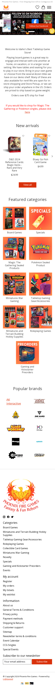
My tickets (8, 590)
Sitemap (7, 631)
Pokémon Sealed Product (40, 264)
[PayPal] (27, 683)
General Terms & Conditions (18, 609)
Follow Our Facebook (38, 26)
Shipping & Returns (13, 623)
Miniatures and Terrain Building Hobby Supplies (14, 333)
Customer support (13, 627)
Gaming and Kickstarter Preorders (27, 369)
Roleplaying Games (40, 331)
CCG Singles (9, 645)
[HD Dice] (39, 428)
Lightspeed (8, 679)
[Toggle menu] (49, 7)
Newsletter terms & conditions (19, 636)
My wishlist (9, 594)
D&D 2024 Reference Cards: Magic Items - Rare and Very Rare (14, 165)
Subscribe (42, 661)
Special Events (10, 649)
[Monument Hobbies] (16, 442)
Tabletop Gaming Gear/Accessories (40, 299)
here (27, 112)
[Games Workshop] (16, 428)
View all (27, 184)
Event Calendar (11, 640)
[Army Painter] (39, 401)
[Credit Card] (22, 683)
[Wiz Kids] (39, 455)
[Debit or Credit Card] (32, 683)
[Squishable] (39, 442)
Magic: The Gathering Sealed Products (14, 265)
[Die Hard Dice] (39, 415)
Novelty (7, 557)
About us (8, 605)
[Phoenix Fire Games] (6, 7)
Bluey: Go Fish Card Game (40, 161)
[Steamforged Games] (16, 455)
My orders (8, 585)
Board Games (14, 232)
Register (7, 581)
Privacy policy (10, 614)
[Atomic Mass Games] (16, 415)
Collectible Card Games (15, 548)
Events (6, 570)
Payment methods (13, 618)
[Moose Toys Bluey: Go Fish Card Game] (40, 144)
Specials (40, 232)
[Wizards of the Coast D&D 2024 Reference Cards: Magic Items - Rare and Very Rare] (14, 144)
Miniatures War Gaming (14, 299)
